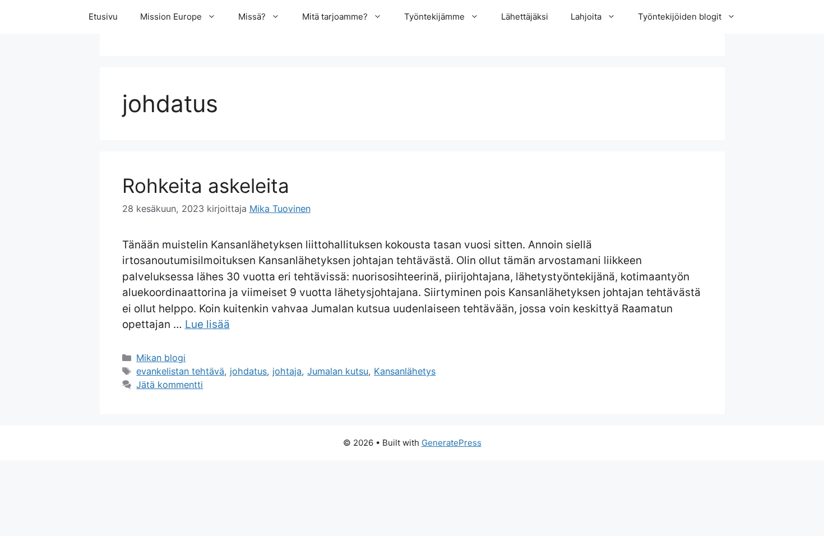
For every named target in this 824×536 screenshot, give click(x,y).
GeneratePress (452, 442)
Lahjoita (586, 16)
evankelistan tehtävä (180, 371)
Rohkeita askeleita (205, 185)
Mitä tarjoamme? (335, 16)
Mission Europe (171, 16)
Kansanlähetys (405, 371)
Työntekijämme (434, 16)
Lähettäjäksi (524, 16)
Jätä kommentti (169, 384)
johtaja (287, 371)
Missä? (252, 16)
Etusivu (103, 16)
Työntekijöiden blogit (679, 16)
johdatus (248, 371)
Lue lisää (207, 324)
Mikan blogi (161, 357)
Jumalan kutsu (337, 371)
